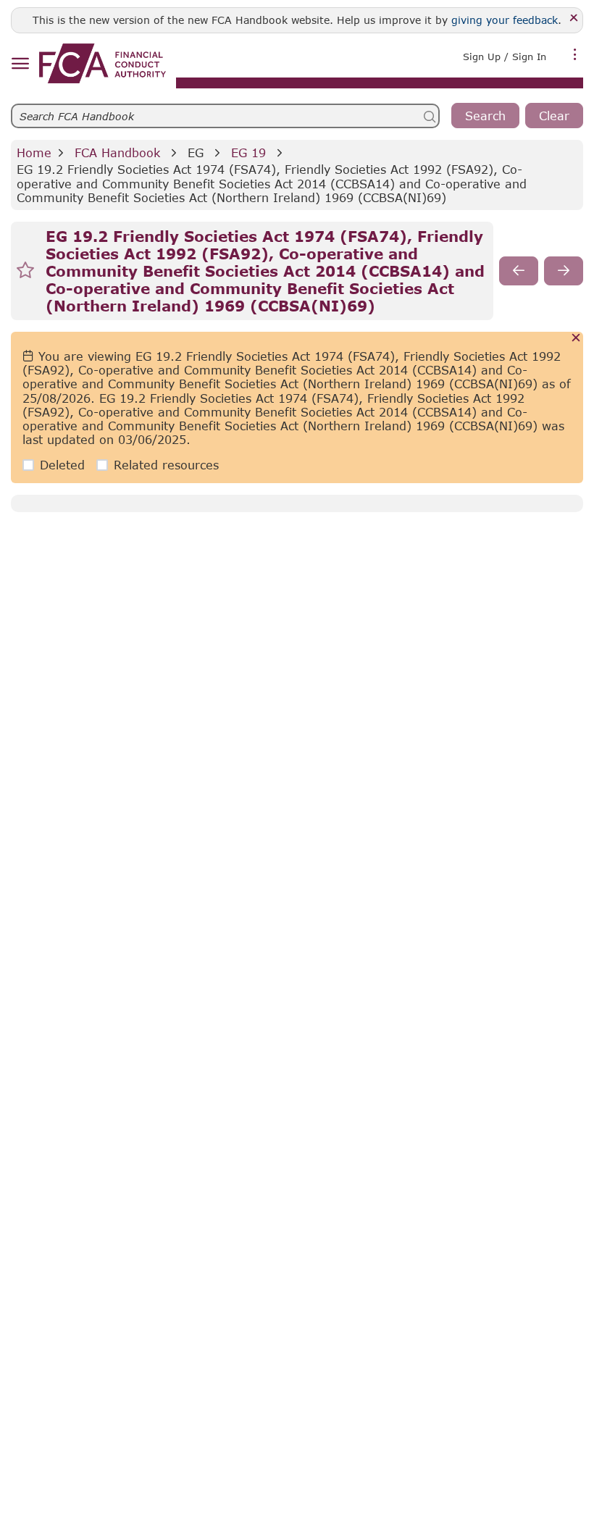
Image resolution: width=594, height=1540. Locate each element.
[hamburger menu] (20, 64)
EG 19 (248, 152)
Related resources (166, 465)
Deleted (62, 465)
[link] (102, 63)
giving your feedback (504, 20)
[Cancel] (576, 339)
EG (195, 152)
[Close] (574, 18)
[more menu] (575, 55)
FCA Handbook (117, 152)
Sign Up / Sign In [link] (504, 56)
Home (34, 152)
